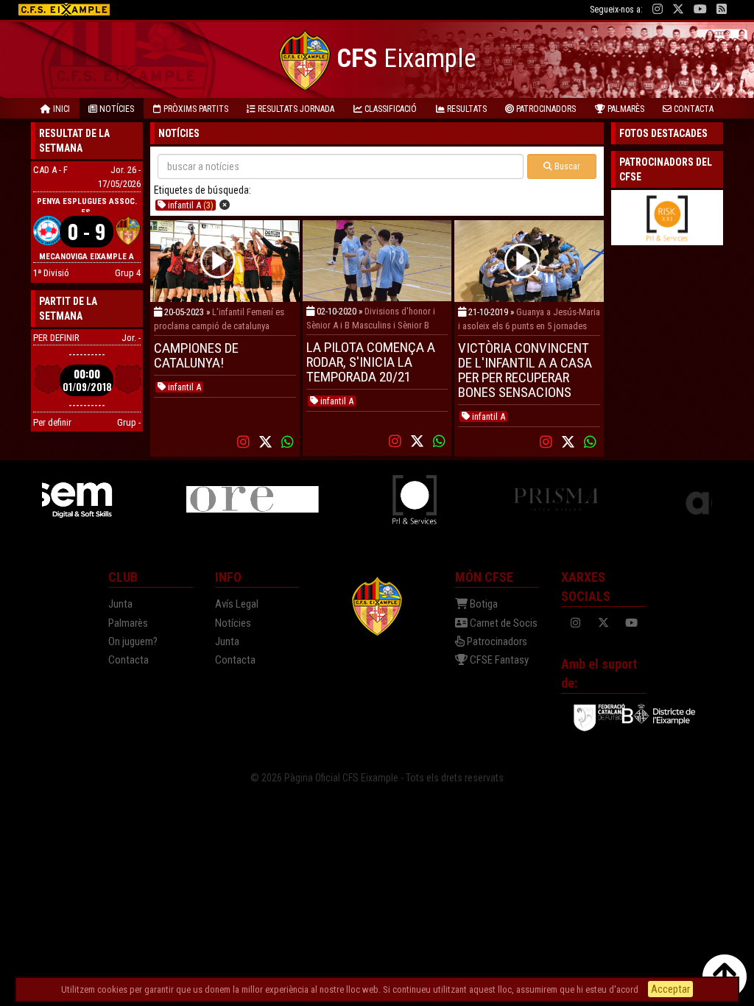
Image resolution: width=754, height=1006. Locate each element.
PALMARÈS (624, 109)
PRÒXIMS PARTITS (194, 109)
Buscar (566, 166)
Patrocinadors (496, 641)
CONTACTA (693, 109)
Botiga (483, 604)
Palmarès (128, 623)
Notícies (233, 623)
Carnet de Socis (503, 623)
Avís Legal (236, 604)
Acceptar (670, 989)
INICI (60, 109)
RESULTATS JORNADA (295, 109)
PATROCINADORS (545, 109)
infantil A (190, 205)
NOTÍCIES (115, 109)
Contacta (128, 659)
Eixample (406, 58)
